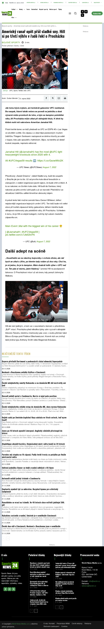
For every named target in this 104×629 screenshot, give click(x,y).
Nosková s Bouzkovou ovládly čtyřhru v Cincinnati (23, 372)
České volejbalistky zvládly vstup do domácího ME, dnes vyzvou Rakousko (34, 406)
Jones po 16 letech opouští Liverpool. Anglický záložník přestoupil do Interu (32, 432)
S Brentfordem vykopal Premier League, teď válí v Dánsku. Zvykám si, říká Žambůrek (39, 594)
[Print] (65, 98)
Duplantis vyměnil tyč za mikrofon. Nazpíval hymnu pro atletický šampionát (30, 490)
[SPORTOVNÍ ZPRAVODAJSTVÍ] (4, 13)
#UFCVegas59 (17, 160)
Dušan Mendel (12, 98)
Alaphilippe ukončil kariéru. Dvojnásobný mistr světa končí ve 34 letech (33, 443)
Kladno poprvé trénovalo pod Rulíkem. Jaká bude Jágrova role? (65, 574)
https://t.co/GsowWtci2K (50, 160)
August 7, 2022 (49, 167)
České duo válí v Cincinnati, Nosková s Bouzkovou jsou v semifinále (31, 526)
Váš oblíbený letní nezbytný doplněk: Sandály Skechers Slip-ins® (64, 584)
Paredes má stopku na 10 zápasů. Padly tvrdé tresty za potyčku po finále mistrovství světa (34, 455)
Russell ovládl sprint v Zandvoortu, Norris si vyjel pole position (29, 395)
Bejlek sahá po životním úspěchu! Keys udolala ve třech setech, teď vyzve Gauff (34, 418)
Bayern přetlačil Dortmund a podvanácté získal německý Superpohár (32, 361)
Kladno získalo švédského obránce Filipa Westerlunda (64, 592)
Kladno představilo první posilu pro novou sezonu (65, 599)
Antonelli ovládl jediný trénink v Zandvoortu (21, 478)
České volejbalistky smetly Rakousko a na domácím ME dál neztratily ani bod (34, 384)
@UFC (53, 151)
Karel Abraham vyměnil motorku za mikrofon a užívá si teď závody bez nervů (40, 574)
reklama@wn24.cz (89, 585)
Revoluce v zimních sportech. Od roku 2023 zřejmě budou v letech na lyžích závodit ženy (40, 565)
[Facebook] (82, 11)
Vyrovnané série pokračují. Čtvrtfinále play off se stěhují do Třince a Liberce (39, 583)
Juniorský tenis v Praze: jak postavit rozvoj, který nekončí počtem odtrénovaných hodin (65, 565)
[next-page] (8, 538)
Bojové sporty (7, 26)
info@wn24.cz (94, 581)
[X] (82, 15)
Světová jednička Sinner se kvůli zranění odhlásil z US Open (28, 467)
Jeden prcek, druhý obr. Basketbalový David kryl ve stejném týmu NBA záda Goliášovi (39, 603)
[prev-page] (3, 538)
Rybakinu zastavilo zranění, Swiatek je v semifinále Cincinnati (29, 515)
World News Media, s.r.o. (21, 623)
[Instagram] (86, 11)
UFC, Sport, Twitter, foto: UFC (20, 90)
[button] (75, 13)
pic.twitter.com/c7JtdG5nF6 (20, 234)
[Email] (58, 98)
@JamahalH (26, 151)
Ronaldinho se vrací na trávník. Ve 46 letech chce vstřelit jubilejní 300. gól (33, 503)
